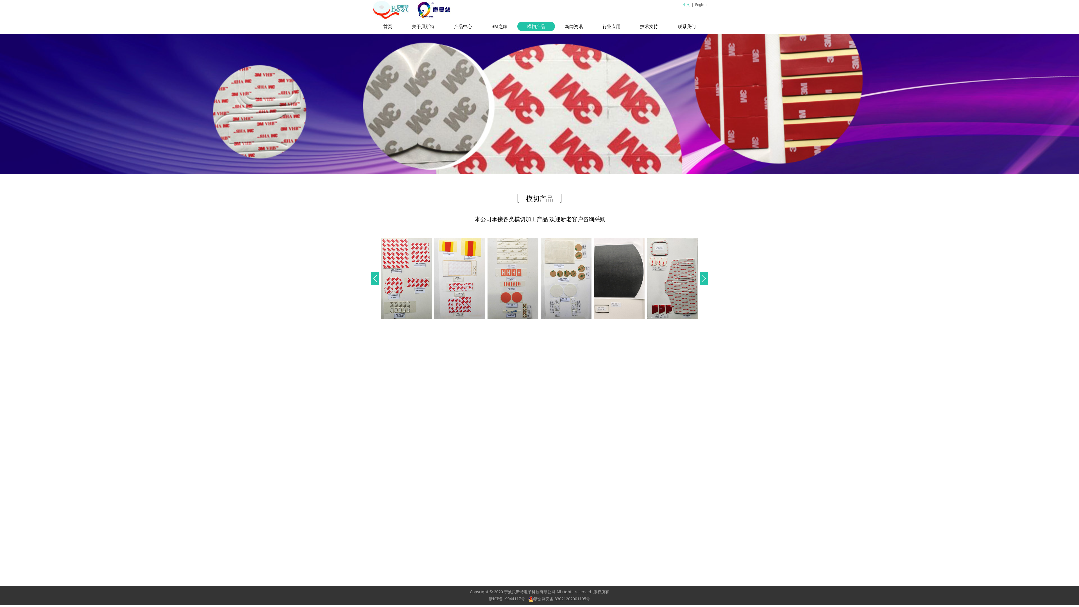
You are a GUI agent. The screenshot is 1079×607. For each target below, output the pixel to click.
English (700, 4)
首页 (387, 26)
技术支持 (649, 26)
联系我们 (687, 26)
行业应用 (611, 26)
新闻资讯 (574, 26)
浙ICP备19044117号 (507, 598)
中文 (686, 4)
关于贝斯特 (423, 26)
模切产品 (536, 26)
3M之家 (499, 26)
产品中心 (463, 26)
